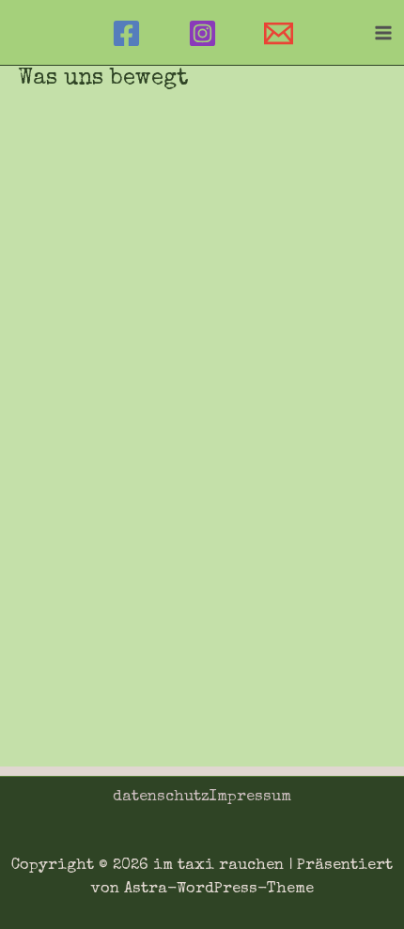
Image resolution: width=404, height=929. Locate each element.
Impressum (250, 797)
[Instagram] (202, 33)
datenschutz (161, 797)
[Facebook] (126, 33)
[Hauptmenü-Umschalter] (383, 32)
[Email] (278, 33)
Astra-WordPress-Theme (219, 889)
